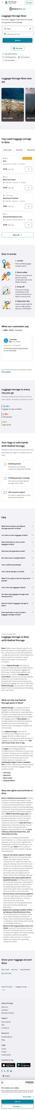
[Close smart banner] (2, 2)
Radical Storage (6, 987)
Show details (27, 1096)
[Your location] (30, 28)
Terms (3, 1049)
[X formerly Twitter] (4, 1071)
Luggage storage (21, 987)
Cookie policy (6, 1055)
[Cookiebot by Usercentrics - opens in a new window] (25, 1082)
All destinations (6, 1037)
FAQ (2, 1025)
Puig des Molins (25, 969)
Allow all (17, 1101)
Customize (16, 1106)
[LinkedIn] (11, 1071)
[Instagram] (8, 1071)
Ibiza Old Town (6, 973)
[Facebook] (1, 1071)
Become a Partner (7, 1013)
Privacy (3, 1052)
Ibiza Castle (5, 969)
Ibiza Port (14, 969)
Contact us (5, 1028)
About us (4, 1007)
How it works (6, 1022)
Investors (4, 1010)
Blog (3, 1040)
